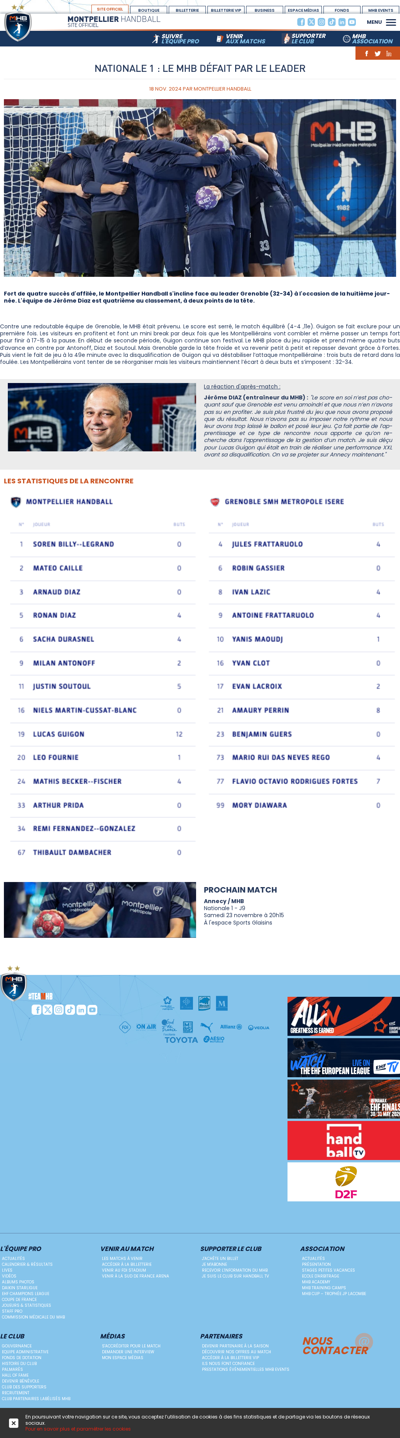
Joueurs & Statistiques (26, 1305)
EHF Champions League (25, 1294)
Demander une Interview (128, 1352)
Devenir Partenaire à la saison (235, 1346)
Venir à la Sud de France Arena (135, 1276)
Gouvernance (17, 1346)
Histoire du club (19, 1363)
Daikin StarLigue (20, 1288)
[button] (391, 21)
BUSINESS (265, 10)
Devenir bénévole (20, 1381)
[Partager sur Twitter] (378, 53)
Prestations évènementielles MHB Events (245, 1369)
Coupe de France (19, 1299)
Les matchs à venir (122, 1258)
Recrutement (15, 1393)
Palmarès (12, 1369)
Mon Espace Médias (122, 1358)
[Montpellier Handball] (33, 23)
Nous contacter (335, 1345)
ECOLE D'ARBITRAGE (320, 1276)
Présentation (316, 1264)
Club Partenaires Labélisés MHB (36, 1399)
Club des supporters (24, 1387)
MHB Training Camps (324, 1288)
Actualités (13, 1258)
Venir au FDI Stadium (124, 1270)
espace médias (303, 10)
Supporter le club (230, 1249)
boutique (148, 10)
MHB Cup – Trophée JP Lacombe (334, 1294)
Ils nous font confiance (228, 1363)
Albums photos (18, 1282)
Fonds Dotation (342, 10)
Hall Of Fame (15, 1375)
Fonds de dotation (21, 1358)
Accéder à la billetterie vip (230, 1358)
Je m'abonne (214, 1264)
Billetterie (187, 10)
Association (322, 1249)
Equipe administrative (25, 1352)
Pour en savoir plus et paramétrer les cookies (78, 1429)
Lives (7, 1270)
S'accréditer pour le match (131, 1346)
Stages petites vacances (328, 1270)
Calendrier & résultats (27, 1264)
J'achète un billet (220, 1258)
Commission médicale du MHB (33, 1317)
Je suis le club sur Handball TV (235, 1276)
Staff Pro (12, 1311)
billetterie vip (226, 10)
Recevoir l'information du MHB (235, 1270)
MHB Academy (316, 1282)
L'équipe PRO (20, 1249)
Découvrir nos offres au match (236, 1352)
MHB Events (380, 10)
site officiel (110, 9)
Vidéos (9, 1276)
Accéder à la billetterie (127, 1264)
